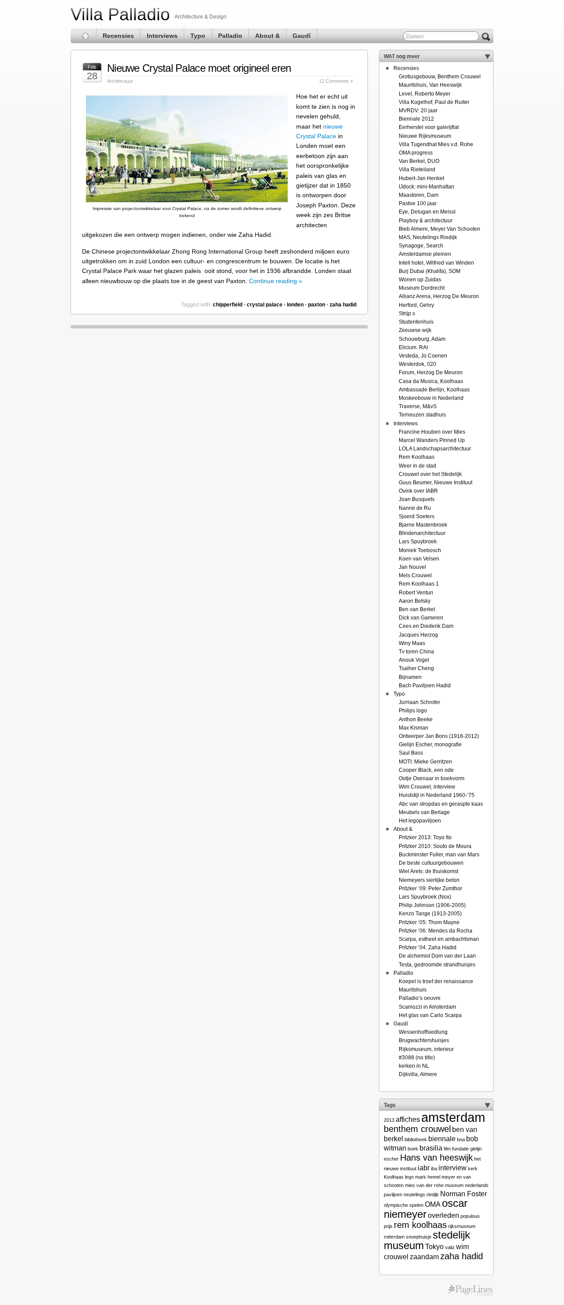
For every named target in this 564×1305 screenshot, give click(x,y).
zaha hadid (343, 305)
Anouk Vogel (414, 660)
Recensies (118, 35)
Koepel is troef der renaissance (436, 981)
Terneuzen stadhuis (422, 415)
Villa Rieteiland (417, 169)
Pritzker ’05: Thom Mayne (429, 922)
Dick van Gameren (421, 618)
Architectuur (120, 81)
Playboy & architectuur (426, 221)
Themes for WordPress (470, 1290)
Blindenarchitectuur (422, 533)
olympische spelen (403, 1205)
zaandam (424, 1257)
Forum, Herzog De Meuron (431, 372)
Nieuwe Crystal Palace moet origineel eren (199, 68)
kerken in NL (414, 1066)
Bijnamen (410, 677)
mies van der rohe (424, 1185)
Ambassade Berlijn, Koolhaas (434, 390)
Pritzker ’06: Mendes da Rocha (435, 931)
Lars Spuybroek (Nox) (425, 897)
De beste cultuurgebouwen (431, 863)
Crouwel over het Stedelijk (430, 474)
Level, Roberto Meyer (424, 94)
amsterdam (453, 1117)
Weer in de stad (417, 466)
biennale (442, 1139)
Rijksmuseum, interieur (426, 1049)
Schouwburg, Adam (422, 339)
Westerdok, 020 (417, 364)
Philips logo (413, 711)
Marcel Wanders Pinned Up (432, 440)
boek (413, 1148)
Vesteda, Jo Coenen (423, 356)
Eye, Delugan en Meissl (427, 212)
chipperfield (227, 305)
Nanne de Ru (415, 508)
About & (267, 35)
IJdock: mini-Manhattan (426, 187)
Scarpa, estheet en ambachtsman (439, 939)
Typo (197, 35)
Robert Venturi (416, 593)
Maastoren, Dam (418, 195)
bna (461, 1139)
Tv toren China (416, 652)
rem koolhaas (420, 1225)
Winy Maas (412, 643)
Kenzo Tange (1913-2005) (430, 914)
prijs (388, 1226)
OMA (433, 1204)
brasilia (430, 1148)
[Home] (85, 36)
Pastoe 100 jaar (418, 203)
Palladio (230, 35)
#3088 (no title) (417, 1057)
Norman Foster (463, 1194)
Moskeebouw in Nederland (431, 398)
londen (295, 305)
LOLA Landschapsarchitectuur (435, 449)
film (447, 1148)
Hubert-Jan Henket (421, 178)
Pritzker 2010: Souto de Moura (435, 846)
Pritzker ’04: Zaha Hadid (427, 947)
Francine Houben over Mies (432, 432)
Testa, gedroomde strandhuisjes (437, 965)
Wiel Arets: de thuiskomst (428, 871)
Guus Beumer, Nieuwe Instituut (435, 482)
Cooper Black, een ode (426, 770)
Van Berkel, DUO (419, 161)
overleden (443, 1215)
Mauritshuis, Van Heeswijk (430, 85)
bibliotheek (415, 1139)
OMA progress (416, 153)
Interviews (162, 35)
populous (470, 1216)
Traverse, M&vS (418, 406)
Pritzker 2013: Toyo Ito (425, 837)
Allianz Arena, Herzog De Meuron (439, 296)
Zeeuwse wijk (415, 330)
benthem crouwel (417, 1129)
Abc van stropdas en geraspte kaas (441, 804)
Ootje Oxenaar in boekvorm (431, 778)
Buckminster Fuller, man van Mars (439, 855)
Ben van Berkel (417, 609)
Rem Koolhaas (416, 457)
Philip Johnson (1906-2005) (432, 905)
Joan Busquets (416, 499)
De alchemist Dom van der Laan (437, 956)
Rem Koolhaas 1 (419, 584)
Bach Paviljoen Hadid (425, 685)
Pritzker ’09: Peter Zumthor (430, 888)
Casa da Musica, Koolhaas (431, 381)
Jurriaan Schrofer (419, 702)
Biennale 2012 (416, 119)
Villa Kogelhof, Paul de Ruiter (434, 102)
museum (454, 1185)
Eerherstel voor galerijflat (429, 127)
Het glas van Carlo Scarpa (430, 1015)
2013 (389, 1120)
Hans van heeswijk (436, 1157)
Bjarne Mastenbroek (423, 525)
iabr (424, 1168)
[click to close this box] (487, 56)
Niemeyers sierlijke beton (429, 880)
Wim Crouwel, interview (427, 787)
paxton (316, 305)
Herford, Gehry (416, 305)
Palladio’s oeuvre (420, 998)
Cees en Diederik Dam (426, 626)
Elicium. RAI (413, 347)
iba (434, 1168)
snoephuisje (418, 1236)
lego (409, 1177)
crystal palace (264, 305)
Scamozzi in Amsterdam (427, 1007)
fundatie (460, 1148)
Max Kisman (413, 728)
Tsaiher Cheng (416, 668)
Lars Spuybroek (418, 541)
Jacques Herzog (418, 635)
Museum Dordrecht (422, 288)
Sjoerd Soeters (416, 516)
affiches (408, 1119)
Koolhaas (394, 1177)
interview (452, 1168)
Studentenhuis (416, 322)
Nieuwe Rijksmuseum (425, 136)
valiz (450, 1247)
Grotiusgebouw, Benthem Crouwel (440, 77)
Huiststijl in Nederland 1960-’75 (437, 795)
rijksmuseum (461, 1226)
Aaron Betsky (414, 601)
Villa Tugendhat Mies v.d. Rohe (436, 144)
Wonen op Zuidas (420, 279)
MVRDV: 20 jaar (418, 110)
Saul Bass (411, 753)
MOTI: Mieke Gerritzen (425, 762)
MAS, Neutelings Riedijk (428, 237)
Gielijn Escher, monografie (430, 744)
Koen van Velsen (419, 559)
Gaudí (302, 35)
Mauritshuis (413, 990)
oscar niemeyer (426, 1208)
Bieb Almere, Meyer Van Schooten (439, 229)
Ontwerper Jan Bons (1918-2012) (439, 736)
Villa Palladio (120, 14)
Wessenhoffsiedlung (423, 1032)
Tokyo (434, 1246)
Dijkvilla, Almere (418, 1074)
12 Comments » (336, 81)
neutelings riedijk (421, 1194)
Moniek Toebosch (420, 550)
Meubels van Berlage (424, 812)
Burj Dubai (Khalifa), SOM (429, 271)
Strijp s (407, 313)
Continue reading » (275, 280)
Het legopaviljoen (420, 821)
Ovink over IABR (418, 491)
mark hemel (427, 1177)
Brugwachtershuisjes (424, 1040)
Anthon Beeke (416, 719)
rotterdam (394, 1236)
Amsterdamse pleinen (425, 254)
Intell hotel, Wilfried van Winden (436, 263)
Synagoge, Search (421, 246)
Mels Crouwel (415, 575)
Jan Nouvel (412, 567)
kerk (473, 1168)
